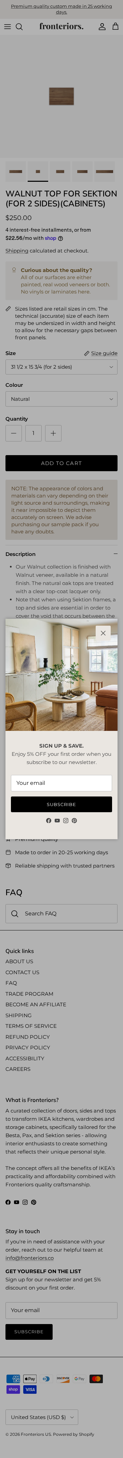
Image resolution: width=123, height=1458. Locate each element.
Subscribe (61, 804)
